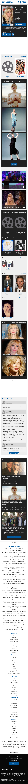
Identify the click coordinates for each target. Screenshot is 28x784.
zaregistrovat (14, 758)
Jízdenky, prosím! (14, 737)
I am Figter (14, 687)
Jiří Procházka (14, 693)
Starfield (14, 660)
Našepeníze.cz (21, 746)
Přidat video (16, 169)
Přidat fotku (16, 81)
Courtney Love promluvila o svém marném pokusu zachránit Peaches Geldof (12, 502)
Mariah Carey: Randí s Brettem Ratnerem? (11, 477)
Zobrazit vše (23, 56)
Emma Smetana (14, 714)
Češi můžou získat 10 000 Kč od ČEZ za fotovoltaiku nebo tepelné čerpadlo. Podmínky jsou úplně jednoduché (14, 602)
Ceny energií (14, 646)
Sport (11, 741)
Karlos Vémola (14, 691)
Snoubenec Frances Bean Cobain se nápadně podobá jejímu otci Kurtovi (13, 527)
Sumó (14, 689)
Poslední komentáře (8, 399)
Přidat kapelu (22, 258)
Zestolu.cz (14, 719)
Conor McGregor (14, 695)
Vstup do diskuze (14, 453)
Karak (14, 736)
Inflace (14, 635)
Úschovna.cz (13, 744)
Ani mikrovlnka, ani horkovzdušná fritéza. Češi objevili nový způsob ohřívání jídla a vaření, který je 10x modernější (14, 608)
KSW (14, 685)
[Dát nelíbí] (11, 25)
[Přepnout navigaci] (21, 2)
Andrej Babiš (14, 700)
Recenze (14, 657)
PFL (14, 684)
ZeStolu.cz (14, 743)
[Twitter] (6, 34)
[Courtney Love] (7, 14)
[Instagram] (9, 34)
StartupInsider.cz (17, 747)
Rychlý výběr (19, 24)
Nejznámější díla (7, 56)
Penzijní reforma (14, 650)
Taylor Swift (14, 712)
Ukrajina (14, 637)
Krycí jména (14, 732)
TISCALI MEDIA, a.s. (13, 780)
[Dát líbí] (4, 25)
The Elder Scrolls (14, 671)
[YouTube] (13, 34)
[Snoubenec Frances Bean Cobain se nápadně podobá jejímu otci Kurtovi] (14, 519)
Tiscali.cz (14, 633)
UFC (14, 678)
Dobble (14, 728)
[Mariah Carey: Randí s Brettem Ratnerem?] (14, 468)
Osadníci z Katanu (14, 725)
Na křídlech (14, 734)
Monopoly (14, 726)
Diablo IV (14, 664)
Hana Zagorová (14, 703)
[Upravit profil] (25, 7)
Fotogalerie (5, 81)
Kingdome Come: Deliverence (14, 673)
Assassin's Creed (14, 659)
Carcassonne (14, 721)
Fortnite (14, 668)
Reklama (2, 779)
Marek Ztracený (14, 710)
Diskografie (5, 238)
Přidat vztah (23, 273)
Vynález (14, 652)
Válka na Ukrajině (14, 639)
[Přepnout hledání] (19, 2)
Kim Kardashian (14, 707)
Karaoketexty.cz (6, 744)
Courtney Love (19, 7)
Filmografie (5, 212)
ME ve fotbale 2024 (14, 643)
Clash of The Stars (14, 682)
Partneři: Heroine (14, 752)
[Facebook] (3, 34)
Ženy (14, 741)
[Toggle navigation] (25, 2)
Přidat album (15, 238)
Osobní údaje (11, 779)
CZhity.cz (15, 746)
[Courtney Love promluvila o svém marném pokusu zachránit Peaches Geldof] (14, 493)
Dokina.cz (10, 746)
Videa (3, 169)
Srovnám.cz (10, 747)
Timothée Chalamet (14, 716)
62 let (17, 17)
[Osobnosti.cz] (7, 2)
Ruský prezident (14, 645)
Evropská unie (14, 648)
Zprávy (8, 741)
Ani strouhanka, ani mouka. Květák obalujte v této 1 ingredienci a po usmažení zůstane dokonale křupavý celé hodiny (14, 624)
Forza (14, 666)
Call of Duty (14, 670)
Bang (14, 723)
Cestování (18, 741)
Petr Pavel (14, 701)
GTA (14, 662)
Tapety (4, 322)
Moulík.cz (23, 744)
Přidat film (16, 212)
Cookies (6, 779)
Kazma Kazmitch (14, 705)
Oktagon (14, 680)
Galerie (14, 164)
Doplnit (14, 763)
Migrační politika (14, 641)
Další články (14, 536)
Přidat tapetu (15, 322)
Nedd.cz (18, 744)
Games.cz (14, 655)
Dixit (14, 730)
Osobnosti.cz (14, 698)
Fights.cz (14, 676)
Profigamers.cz (8, 743)
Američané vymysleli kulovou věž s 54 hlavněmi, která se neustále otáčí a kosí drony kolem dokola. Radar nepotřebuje (14, 597)
